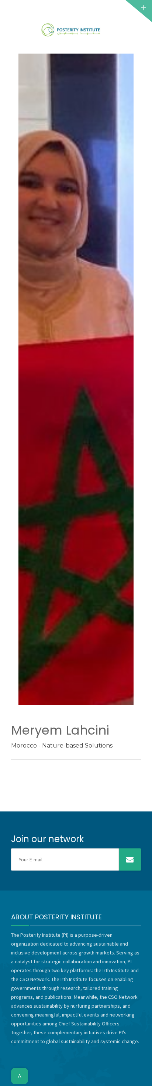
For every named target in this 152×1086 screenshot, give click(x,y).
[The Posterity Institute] (71, 30)
